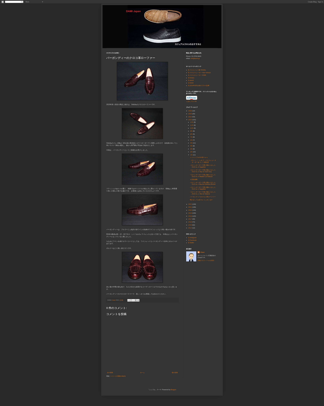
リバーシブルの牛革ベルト (199, 157)
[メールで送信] (128, 300)
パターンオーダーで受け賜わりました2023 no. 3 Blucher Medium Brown (203, 183)
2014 (190, 228)
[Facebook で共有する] (136, 300)
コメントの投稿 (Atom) (118, 376)
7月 (191, 137)
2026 (190, 111)
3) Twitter (191, 243)
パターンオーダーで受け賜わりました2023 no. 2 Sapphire (203, 188)
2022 (190, 204)
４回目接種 (193, 179)
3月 (191, 149)
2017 (190, 219)
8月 (191, 134)
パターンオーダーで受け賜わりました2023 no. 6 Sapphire (203, 166)
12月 (192, 122)
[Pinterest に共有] (138, 300)
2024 (190, 117)
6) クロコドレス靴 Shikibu (197, 70)
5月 (191, 143)
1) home (191, 83)
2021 (190, 207)
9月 (191, 131)
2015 (190, 225)
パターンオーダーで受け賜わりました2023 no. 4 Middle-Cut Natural (203, 175)
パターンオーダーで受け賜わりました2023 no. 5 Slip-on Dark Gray (203, 171)
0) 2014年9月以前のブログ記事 (198, 85)
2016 (190, 222)
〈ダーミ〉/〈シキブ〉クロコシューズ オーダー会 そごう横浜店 (203, 161)
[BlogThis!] (131, 300)
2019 (190, 213)
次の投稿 (110, 372)
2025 (190, 114)
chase (202, 252)
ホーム (142, 372)
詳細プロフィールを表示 (206, 260)
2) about (191, 80)
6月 (191, 140)
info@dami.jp (195, 58)
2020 (190, 210)
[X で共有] (133, 300)
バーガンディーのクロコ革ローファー (203, 197)
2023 (190, 120)
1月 (191, 155)
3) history (191, 78)
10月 (192, 128)
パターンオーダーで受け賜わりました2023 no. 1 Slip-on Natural (203, 193)
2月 (191, 152)
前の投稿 (175, 372)
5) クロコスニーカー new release (199, 73)
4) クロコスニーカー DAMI (197, 75)
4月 (191, 146)
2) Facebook (192, 240)
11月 (192, 125)
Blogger (173, 390)
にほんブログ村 (191, 101)
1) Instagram (192, 238)
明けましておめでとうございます (201, 200)
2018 (190, 216)
